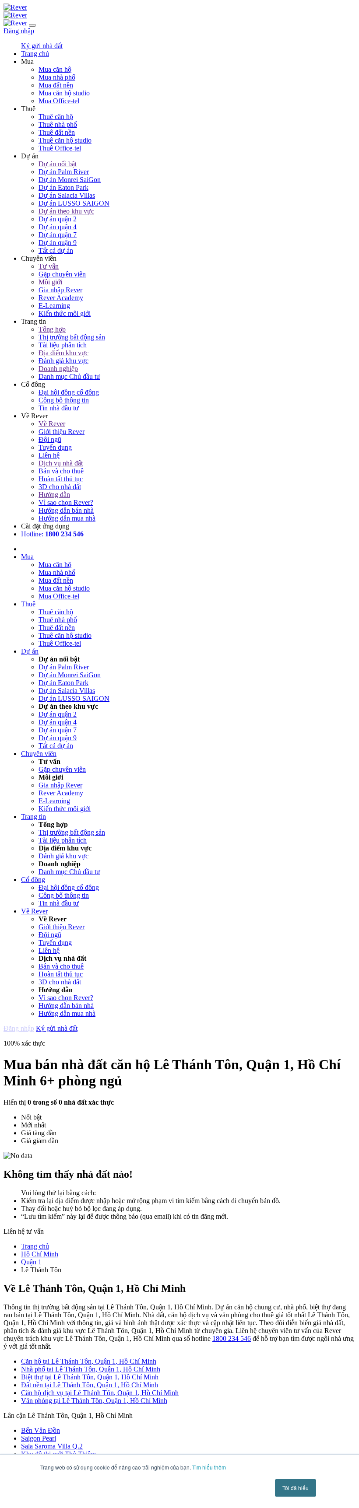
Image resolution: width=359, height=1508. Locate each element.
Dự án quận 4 (58, 227)
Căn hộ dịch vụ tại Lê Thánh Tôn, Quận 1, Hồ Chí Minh (100, 1392)
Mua (27, 556)
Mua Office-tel (59, 101)
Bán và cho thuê (61, 471)
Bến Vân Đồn (40, 1430)
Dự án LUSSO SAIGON (74, 203)
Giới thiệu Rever (61, 431)
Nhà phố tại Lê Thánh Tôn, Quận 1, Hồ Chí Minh (90, 1369)
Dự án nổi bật (58, 164)
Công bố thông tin (64, 400)
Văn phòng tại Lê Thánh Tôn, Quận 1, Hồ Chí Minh (94, 1400)
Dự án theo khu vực (66, 211)
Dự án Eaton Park (63, 187)
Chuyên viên (38, 753)
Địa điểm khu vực (63, 353)
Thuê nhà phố (58, 124)
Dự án (30, 651)
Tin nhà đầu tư (59, 408)
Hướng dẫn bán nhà (66, 510)
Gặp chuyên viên (62, 274)
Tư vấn (49, 266)
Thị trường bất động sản (72, 337)
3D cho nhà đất (60, 486)
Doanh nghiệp (58, 368)
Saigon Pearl (38, 1438)
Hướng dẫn (54, 494)
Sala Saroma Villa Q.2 (52, 1446)
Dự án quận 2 (58, 219)
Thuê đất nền (57, 132)
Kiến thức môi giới (65, 313)
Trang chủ (35, 1246)
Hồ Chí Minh (39, 1254)
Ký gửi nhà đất (42, 45)
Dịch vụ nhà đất (61, 463)
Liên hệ (49, 455)
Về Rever (52, 423)
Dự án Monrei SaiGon (70, 179)
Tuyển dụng (55, 447)
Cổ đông (33, 879)
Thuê (28, 604)
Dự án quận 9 (58, 242)
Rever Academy (61, 297)
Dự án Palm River (64, 171)
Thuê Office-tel (60, 148)
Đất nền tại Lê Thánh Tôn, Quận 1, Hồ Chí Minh (89, 1385)
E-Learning (54, 305)
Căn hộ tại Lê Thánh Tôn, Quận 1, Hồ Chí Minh (88, 1361)
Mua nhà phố (57, 77)
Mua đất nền (56, 85)
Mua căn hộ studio (64, 93)
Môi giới (50, 282)
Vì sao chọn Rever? (66, 502)
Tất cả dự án (56, 250)
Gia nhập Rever (60, 290)
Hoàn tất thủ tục (61, 479)
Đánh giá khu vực (63, 360)
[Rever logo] (15, 7)
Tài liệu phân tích (63, 345)
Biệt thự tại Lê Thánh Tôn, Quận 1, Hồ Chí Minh (89, 1377)
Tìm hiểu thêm (209, 1467)
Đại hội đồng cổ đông (69, 392)
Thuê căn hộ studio (65, 140)
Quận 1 (31, 1262)
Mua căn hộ (55, 69)
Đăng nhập (19, 31)
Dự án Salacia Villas (67, 195)
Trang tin (33, 816)
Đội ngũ (50, 439)
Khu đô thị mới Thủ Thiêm (58, 1454)
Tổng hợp (52, 329)
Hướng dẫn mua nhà (67, 518)
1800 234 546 (231, 1338)
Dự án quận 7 (58, 234)
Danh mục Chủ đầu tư (69, 376)
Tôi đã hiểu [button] (295, 1487)
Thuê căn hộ (56, 116)
